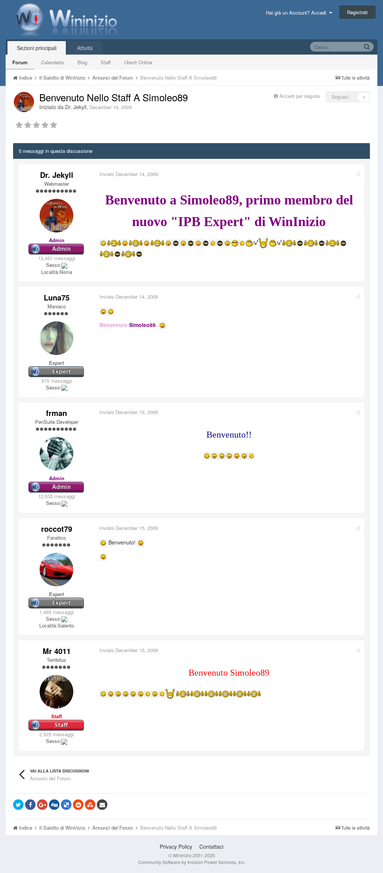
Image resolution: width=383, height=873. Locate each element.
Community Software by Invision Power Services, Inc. (191, 862)
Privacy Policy (176, 846)
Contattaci (211, 846)
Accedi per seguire (300, 95)
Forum (20, 62)
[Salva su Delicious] (66, 804)
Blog (82, 62)
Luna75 (57, 297)
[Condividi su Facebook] (30, 804)
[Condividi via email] (102, 804)
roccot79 (56, 528)
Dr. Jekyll (75, 107)
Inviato (128, 174)
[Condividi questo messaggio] (358, 174)
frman (56, 412)
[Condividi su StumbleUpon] (90, 804)
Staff (106, 62)
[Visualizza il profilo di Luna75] (56, 338)
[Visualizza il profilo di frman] (56, 454)
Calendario (52, 62)
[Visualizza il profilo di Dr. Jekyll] (24, 102)
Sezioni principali (36, 48)
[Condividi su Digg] (54, 804)
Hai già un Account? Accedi (297, 12)
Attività (85, 48)
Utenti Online (138, 62)
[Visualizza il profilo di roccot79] (56, 569)
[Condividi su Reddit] (78, 804)
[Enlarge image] (103, 242)
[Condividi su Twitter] (18, 804)
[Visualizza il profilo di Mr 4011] (56, 692)
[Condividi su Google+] (42, 804)
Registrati (357, 12)
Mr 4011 (57, 650)
